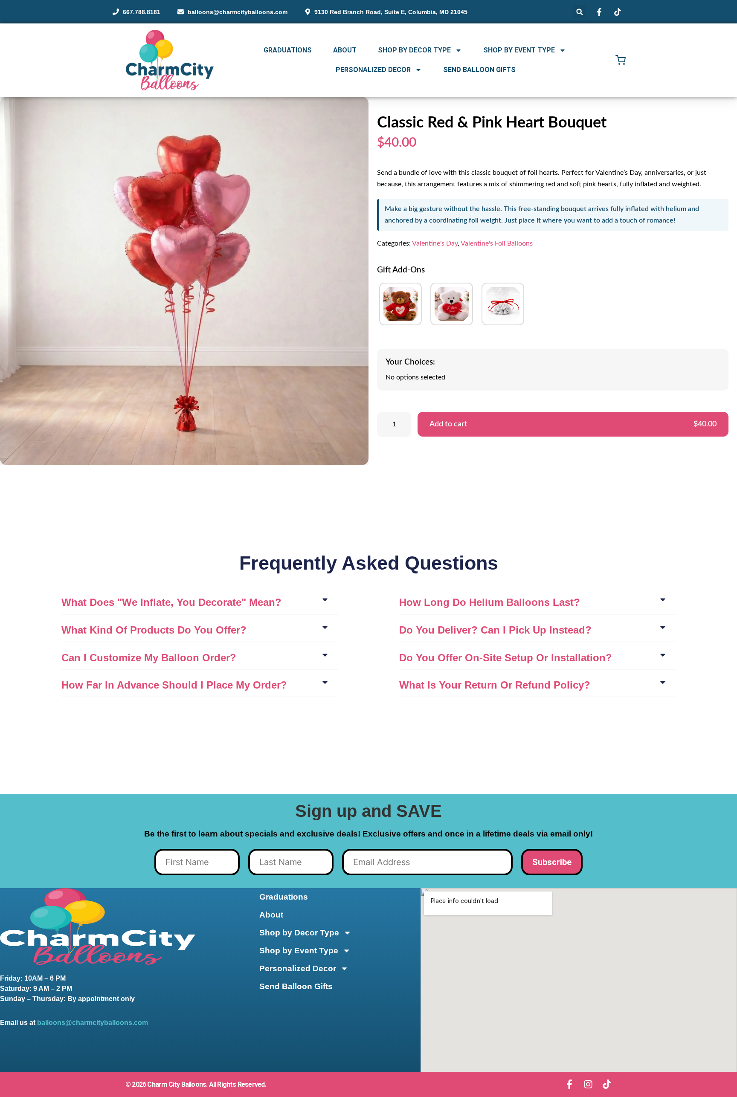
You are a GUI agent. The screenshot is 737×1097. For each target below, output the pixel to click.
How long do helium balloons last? (489, 602)
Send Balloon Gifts (479, 70)
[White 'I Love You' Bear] (451, 304)
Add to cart (573, 424)
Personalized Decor (373, 70)
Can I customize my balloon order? (148, 657)
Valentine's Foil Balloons (497, 243)
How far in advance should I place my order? (174, 685)
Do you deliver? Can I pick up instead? (495, 630)
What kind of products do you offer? (154, 630)
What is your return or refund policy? (494, 685)
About (345, 50)
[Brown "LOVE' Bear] (400, 304)
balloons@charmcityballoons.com (92, 1022)
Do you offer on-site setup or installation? (505, 657)
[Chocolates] (502, 304)
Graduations (288, 50)
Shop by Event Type (519, 50)
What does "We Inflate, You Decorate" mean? (171, 602)
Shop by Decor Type (414, 50)
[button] (579, 11)
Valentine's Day (435, 243)
